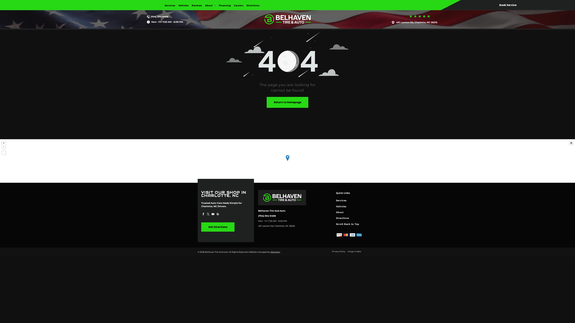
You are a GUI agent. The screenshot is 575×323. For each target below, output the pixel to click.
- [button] (4, 147)
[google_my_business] (218, 214)
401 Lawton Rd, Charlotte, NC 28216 (416, 22)
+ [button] (4, 143)
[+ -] (287, 161)
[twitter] (208, 214)
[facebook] (203, 214)
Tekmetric (275, 252)
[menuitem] (171, 5)
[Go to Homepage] (287, 15)
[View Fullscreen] (4, 153)
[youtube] (213, 214)
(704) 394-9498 (159, 16)
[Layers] (571, 143)
